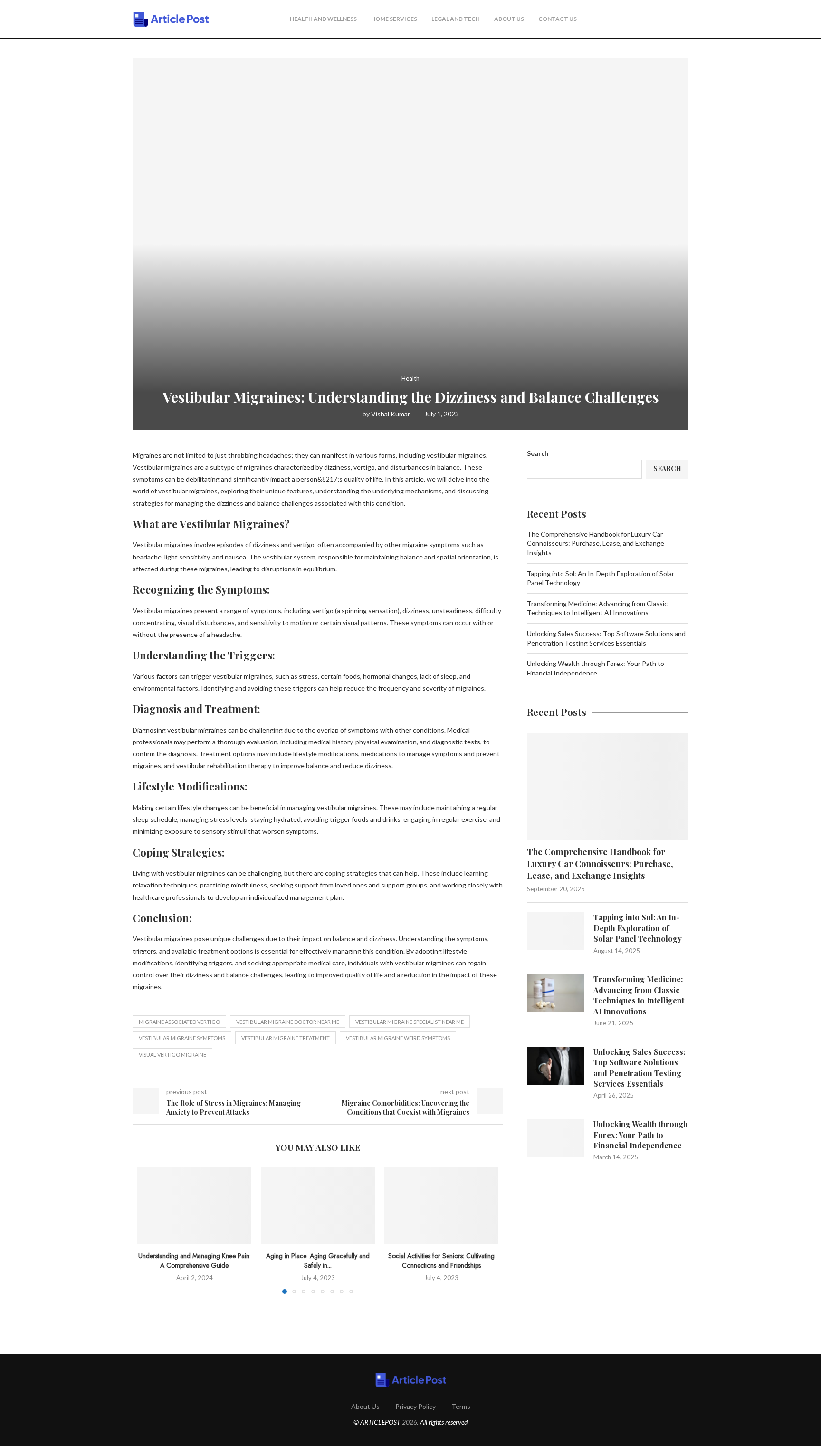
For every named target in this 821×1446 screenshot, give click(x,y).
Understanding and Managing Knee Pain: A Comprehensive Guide (194, 1260)
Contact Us (557, 18)
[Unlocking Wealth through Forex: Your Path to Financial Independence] (555, 1138)
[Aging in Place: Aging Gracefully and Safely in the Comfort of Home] (318, 1205)
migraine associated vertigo (179, 1022)
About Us (509, 18)
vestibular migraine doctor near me (287, 1022)
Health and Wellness (323, 18)
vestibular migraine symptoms (182, 1038)
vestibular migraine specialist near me (409, 1022)
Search (537, 453)
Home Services (394, 18)
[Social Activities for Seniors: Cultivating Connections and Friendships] (441, 1205)
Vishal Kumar (390, 414)
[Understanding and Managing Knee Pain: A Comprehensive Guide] (194, 1205)
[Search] (683, 19)
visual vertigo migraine (172, 1054)
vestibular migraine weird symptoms (398, 1038)
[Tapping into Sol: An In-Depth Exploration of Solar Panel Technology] (555, 931)
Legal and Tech (455, 18)
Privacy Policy (415, 1406)
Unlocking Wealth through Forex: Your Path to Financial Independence (640, 1134)
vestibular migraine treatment (285, 1038)
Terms (460, 1406)
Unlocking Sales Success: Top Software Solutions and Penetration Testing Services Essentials (639, 1068)
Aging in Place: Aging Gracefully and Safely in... (318, 1260)
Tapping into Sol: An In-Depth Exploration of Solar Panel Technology (637, 928)
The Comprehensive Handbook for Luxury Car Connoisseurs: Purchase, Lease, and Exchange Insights (595, 543)
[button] (150, 1230)
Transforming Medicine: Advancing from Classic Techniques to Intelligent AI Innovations (638, 995)
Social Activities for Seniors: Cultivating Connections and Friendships (441, 1260)
